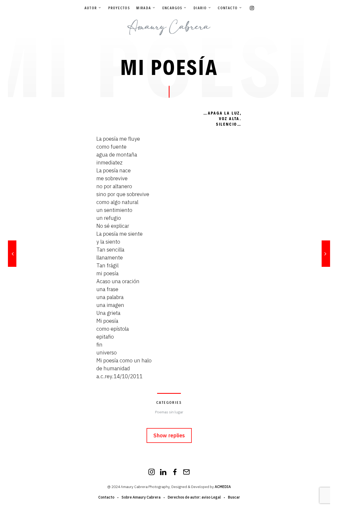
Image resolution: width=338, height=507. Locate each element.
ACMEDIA (223, 486)
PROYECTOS (119, 8)
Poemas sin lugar (169, 412)
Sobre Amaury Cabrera (141, 497)
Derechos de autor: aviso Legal (194, 497)
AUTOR (90, 8)
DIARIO (200, 8)
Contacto (228, 8)
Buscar (234, 497)
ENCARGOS (172, 8)
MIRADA (143, 8)
